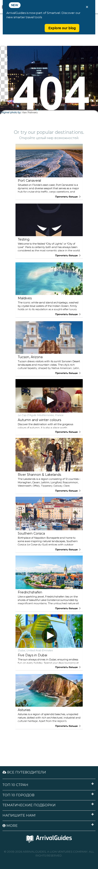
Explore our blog (62, 28)
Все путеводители (26, 772)
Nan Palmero (29, 112)
